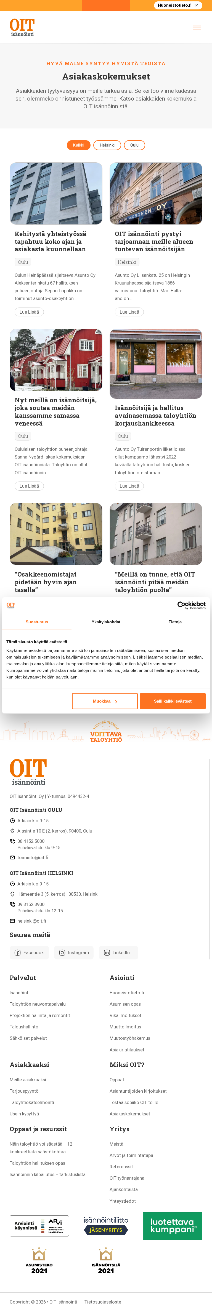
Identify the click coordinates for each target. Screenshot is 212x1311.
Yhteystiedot (123, 1201)
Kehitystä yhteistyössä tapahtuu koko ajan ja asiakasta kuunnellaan (50, 241)
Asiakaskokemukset (130, 1114)
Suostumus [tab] (37, 621)
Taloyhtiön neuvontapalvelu (38, 1004)
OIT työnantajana (127, 1178)
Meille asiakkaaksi (28, 1079)
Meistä (116, 1144)
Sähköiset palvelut (28, 1038)
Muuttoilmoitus (125, 1027)
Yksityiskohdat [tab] (106, 621)
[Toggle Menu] (196, 27)
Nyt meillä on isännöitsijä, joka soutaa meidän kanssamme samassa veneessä (56, 411)
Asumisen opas (125, 1004)
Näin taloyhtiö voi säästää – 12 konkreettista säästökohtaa (41, 1147)
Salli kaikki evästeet (173, 701)
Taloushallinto (24, 1027)
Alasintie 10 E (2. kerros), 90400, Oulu (54, 831)
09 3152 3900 (30, 904)
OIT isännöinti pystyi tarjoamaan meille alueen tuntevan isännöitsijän (154, 241)
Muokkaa (101, 701)
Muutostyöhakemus (130, 1038)
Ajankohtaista (124, 1189)
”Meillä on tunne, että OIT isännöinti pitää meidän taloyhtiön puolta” (155, 582)
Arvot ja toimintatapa (131, 1155)
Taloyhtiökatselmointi (32, 1102)
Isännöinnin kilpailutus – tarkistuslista (48, 1174)
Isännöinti (20, 992)
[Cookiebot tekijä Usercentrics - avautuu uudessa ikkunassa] (181, 605)
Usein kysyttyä (24, 1114)
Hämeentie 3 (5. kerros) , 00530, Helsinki (58, 894)
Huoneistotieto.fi (175, 5)
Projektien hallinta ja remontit (40, 1015)
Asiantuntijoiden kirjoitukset (138, 1091)
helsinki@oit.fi (31, 921)
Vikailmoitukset (125, 1015)
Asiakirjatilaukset (127, 1050)
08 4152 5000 (30, 841)
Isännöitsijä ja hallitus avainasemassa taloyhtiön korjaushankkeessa (155, 415)
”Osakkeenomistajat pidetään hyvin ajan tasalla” (46, 582)
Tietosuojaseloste (102, 1302)
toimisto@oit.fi (32, 857)
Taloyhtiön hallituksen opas (37, 1163)
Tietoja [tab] (175, 621)
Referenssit (121, 1166)
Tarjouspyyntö (24, 1091)
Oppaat (117, 1079)
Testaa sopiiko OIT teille (134, 1102)
